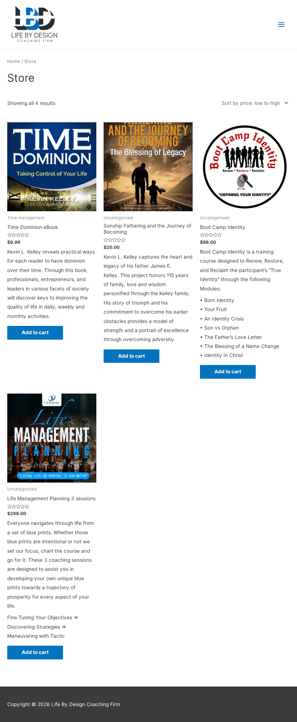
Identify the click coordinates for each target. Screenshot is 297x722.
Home (13, 61)
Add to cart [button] (35, 332)
